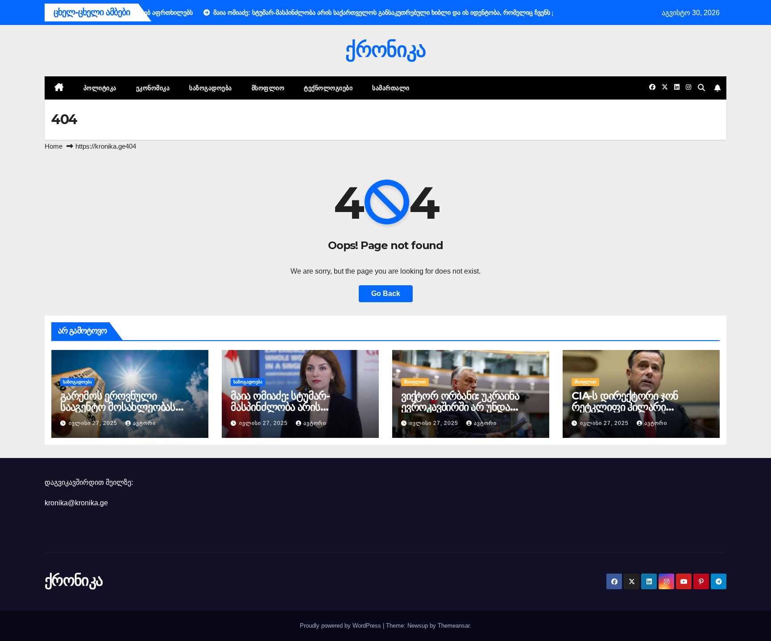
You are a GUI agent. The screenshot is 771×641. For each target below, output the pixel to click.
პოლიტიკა (99, 88)
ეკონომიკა (153, 88)
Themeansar (453, 625)
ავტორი (144, 423)
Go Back (385, 293)
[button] (701, 88)
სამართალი (391, 88)
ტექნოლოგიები (328, 88)
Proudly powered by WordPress (341, 625)
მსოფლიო (268, 88)
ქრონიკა (385, 49)
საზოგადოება (210, 88)
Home (53, 146)
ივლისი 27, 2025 (94, 423)
